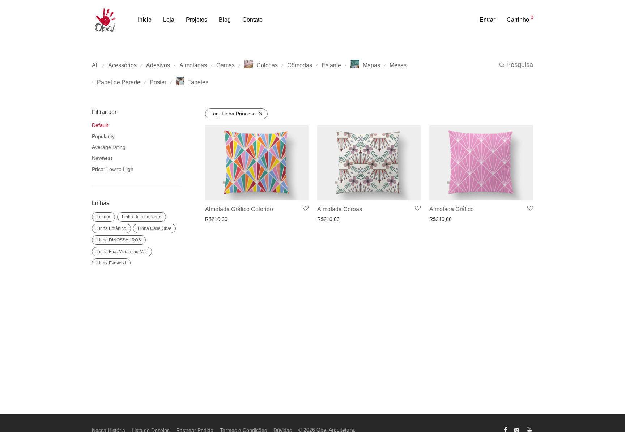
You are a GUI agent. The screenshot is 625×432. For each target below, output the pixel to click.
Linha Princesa (233, 113)
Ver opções (440, 219)
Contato (252, 20)
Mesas (398, 65)
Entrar (487, 20)
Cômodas (299, 65)
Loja (168, 20)
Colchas (267, 65)
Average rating (109, 147)
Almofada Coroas (339, 209)
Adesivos (158, 65)
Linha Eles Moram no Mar (122, 251)
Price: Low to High (112, 169)
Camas (225, 65)
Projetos (196, 20)
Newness (102, 158)
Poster (158, 82)
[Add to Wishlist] (306, 208)
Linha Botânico (111, 228)
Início (145, 20)
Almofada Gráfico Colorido (239, 209)
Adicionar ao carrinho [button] (227, 219)
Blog (225, 20)
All (95, 65)
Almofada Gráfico (451, 209)
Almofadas (193, 65)
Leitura (103, 216)
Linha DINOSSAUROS (119, 240)
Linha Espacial (111, 263)
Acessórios (122, 65)
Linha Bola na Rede (141, 216)
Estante (331, 65)
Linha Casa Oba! (154, 228)
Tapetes (198, 82)
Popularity (103, 136)
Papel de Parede (118, 82)
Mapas (371, 65)
